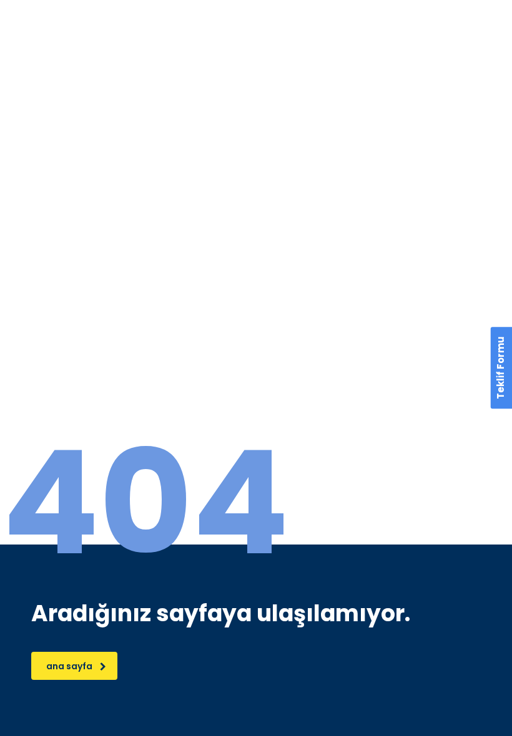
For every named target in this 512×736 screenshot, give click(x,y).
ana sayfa (69, 666)
